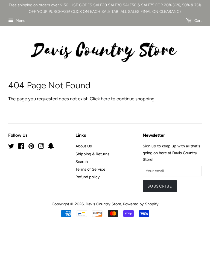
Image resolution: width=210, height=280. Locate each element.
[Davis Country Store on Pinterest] (31, 147)
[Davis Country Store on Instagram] (41, 147)
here (105, 98)
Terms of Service (90, 169)
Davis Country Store (103, 204)
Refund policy (87, 176)
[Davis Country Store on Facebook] (21, 147)
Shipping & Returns (92, 153)
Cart (198, 20)
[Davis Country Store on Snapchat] (51, 147)
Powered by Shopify (141, 204)
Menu (20, 20)
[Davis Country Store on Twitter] (11, 147)
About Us (83, 146)
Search (81, 161)
